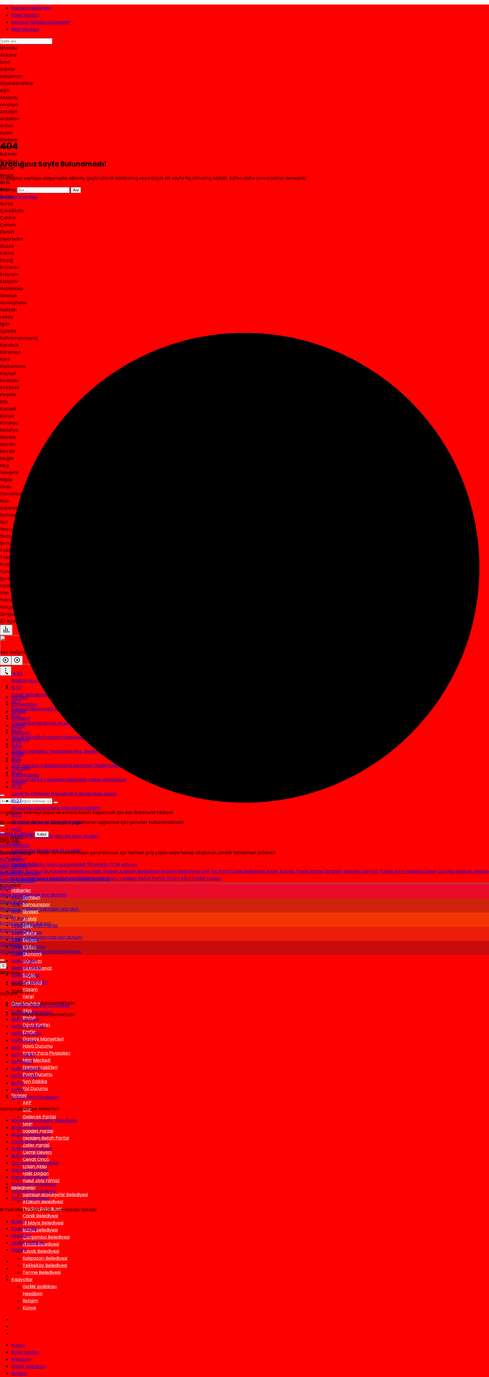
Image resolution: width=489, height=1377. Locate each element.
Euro (41, 878)
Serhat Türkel (378, 871)
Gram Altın (179, 878)
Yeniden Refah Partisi (143, 878)
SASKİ (84, 878)
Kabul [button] (41, 834)
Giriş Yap (9, 864)
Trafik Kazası (310, 871)
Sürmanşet (12, 871)
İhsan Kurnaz (281, 871)
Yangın (213, 878)
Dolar (431, 871)
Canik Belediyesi (248, 871)
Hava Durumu (62, 878)
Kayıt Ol (28, 864)
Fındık (199, 878)
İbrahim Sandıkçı (344, 871)
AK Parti (220, 871)
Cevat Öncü (105, 878)
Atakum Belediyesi (140, 871)
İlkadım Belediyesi (181, 871)
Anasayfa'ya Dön (18, 197)
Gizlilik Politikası (17, 834)
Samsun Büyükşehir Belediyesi (58, 871)
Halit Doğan (105, 871)
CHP (206, 871)
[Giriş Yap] (2, 960)
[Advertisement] (244, 93)
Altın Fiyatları (409, 871)
